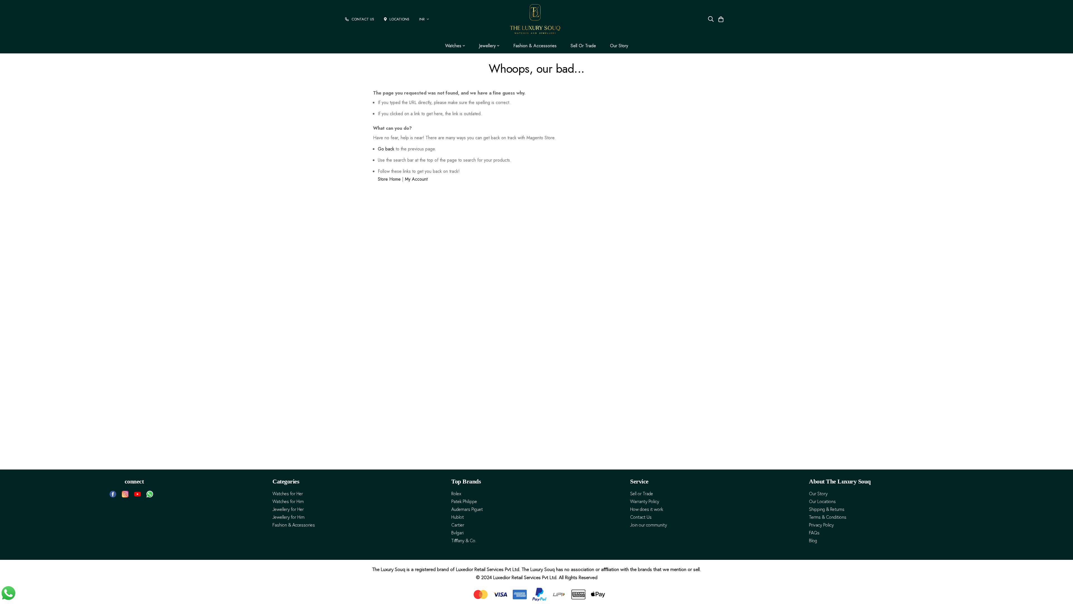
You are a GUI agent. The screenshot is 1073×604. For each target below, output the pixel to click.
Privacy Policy (821, 525)
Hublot (457, 517)
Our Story (619, 46)
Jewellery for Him (288, 517)
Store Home (389, 179)
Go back (386, 149)
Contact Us (641, 517)
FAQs (814, 532)
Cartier (457, 525)
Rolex (456, 493)
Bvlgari (457, 532)
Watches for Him (288, 501)
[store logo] (535, 19)
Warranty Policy (644, 501)
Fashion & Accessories (535, 46)
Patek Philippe (464, 501)
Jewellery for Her (288, 509)
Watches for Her (287, 493)
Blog (813, 540)
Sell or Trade (583, 46)
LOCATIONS (399, 19)
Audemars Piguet (467, 509)
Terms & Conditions (827, 517)
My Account (416, 179)
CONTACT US (363, 19)
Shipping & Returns (826, 509)
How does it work (646, 509)
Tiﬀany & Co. (463, 540)
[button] (425, 19)
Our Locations (822, 501)
